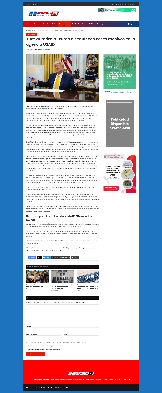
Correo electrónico (32, 334)
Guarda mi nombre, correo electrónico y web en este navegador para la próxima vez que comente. (57, 342)
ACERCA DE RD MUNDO (119, 4)
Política (54, 24)
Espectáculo (82, 24)
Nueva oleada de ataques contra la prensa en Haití (35, 286)
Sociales (91, 24)
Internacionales (64, 24)
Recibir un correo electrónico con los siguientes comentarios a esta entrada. (51, 346)
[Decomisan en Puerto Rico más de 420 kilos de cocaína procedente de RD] (62, 276)
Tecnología (100, 24)
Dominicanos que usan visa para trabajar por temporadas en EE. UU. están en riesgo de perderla (88, 286)
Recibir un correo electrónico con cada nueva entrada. (44, 349)
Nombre (29, 326)
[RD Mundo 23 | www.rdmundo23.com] (43, 13)
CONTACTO (131, 4)
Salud (74, 24)
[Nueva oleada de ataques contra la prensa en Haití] (37, 276)
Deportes (46, 24)
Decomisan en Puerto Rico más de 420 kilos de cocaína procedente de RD (62, 286)
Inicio (29, 24)
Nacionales (37, 24)
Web (65, 334)
